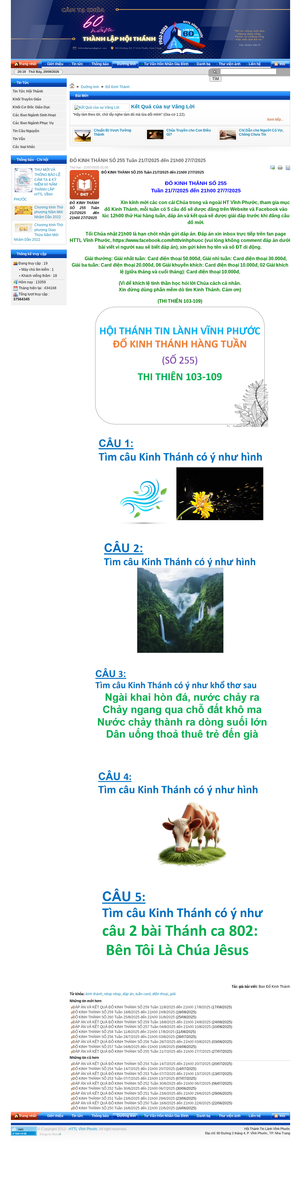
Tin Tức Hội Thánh (28, 91)
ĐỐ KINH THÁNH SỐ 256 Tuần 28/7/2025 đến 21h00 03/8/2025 (124, 1037)
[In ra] (280, 167)
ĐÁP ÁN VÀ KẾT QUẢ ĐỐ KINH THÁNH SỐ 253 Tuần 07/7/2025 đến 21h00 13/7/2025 (142, 1074)
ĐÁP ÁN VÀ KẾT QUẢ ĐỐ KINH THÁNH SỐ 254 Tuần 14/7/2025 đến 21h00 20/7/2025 (142, 1064)
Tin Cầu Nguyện (26, 131)
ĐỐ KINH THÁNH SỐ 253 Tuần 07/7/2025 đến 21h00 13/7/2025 (124, 1078)
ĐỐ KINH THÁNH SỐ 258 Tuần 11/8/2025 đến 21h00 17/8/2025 (124, 1032)
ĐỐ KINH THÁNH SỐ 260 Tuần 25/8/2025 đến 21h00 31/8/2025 (124, 1017)
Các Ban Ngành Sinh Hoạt (34, 115)
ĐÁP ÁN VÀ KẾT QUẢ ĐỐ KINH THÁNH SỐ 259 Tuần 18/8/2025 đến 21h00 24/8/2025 (142, 1022)
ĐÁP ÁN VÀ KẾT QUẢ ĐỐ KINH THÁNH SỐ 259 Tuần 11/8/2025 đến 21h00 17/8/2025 (141, 1007)
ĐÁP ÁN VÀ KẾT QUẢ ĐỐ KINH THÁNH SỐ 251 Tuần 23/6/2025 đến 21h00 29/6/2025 (142, 1093)
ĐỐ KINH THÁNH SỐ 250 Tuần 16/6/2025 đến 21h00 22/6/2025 (124, 1108)
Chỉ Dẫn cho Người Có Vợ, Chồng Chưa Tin (261, 132)
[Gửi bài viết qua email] (272, 167)
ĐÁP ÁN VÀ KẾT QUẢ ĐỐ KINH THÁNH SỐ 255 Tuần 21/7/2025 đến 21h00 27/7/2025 (142, 1051)
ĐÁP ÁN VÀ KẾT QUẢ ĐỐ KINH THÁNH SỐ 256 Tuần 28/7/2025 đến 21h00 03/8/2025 (142, 1042)
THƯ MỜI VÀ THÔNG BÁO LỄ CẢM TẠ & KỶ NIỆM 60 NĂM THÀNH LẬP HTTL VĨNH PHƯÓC (37, 184)
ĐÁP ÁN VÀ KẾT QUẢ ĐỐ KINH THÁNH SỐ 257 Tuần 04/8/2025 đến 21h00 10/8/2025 (142, 1027)
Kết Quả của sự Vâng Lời (163, 107)
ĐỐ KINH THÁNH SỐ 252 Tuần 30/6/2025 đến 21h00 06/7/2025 (124, 1088)
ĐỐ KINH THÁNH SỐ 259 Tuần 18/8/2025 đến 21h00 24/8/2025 (124, 1012)
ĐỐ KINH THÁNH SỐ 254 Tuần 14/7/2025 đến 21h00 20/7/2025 (124, 1069)
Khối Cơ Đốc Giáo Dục (31, 107)
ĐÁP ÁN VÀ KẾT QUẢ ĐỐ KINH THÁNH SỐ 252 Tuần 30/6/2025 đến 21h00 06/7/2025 (142, 1083)
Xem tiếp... (275, 119)
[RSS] (280, 64)
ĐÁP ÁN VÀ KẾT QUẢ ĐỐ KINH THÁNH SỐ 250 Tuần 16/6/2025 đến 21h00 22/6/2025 (142, 1103)
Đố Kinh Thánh (118, 87)
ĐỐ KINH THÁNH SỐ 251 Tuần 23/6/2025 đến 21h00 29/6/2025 (124, 1098)
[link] (158, 240)
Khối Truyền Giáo (27, 99)
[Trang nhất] (72, 87)
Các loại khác (24, 147)
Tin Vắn (19, 139)
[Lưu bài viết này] (287, 167)
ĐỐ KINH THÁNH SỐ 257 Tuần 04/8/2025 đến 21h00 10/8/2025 (124, 1047)
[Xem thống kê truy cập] (24, 1135)
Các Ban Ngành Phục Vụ (33, 123)
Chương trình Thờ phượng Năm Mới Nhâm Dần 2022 (48, 212)
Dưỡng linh (90, 87)
